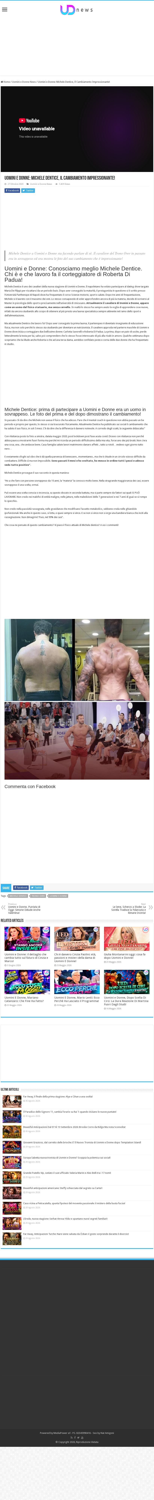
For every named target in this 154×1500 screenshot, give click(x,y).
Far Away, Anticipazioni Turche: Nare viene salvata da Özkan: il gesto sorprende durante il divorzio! (76, 1234)
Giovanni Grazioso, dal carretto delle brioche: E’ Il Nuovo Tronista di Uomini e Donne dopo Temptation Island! (82, 1142)
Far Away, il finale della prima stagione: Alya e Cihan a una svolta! (58, 1096)
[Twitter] (78, 1437)
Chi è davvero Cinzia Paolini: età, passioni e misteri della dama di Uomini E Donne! (75, 958)
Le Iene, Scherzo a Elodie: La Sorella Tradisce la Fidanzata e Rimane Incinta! (128, 908)
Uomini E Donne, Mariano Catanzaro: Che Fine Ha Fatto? (24, 999)
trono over (38, 896)
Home (6, 81)
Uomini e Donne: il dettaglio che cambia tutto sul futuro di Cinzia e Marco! (26, 958)
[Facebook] (75, 1437)
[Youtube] (82, 1437)
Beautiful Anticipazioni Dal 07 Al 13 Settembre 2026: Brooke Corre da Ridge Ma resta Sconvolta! (74, 1127)
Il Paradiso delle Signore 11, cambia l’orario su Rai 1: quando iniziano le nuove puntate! (69, 1111)
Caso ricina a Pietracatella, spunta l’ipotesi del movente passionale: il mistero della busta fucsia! (74, 1203)
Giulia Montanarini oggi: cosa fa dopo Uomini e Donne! (124, 956)
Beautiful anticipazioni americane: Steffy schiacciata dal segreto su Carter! (62, 1188)
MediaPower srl (62, 1433)
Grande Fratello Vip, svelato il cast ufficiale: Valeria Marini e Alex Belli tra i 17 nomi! (67, 1172)
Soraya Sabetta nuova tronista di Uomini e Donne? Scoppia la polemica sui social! (66, 1157)
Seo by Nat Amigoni (103, 1433)
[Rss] (71, 1437)
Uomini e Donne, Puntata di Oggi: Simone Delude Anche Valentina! (24, 908)
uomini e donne (58, 896)
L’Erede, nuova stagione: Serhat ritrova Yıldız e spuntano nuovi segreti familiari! (65, 1218)
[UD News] (77, 9)
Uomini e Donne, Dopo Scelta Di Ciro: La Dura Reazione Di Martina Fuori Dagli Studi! (126, 1001)
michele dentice (18, 896)
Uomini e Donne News (24, 81)
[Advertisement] (77, 45)
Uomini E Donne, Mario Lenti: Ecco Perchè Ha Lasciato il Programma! (77, 999)
